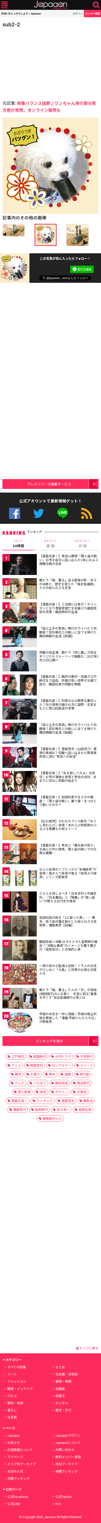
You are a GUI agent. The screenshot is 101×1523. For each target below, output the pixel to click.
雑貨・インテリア (20, 1388)
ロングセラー (61, 1065)
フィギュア (44, 1100)
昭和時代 (41, 1109)
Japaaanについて (67, 1442)
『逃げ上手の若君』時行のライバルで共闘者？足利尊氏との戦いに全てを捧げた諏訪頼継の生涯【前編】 (68, 632)
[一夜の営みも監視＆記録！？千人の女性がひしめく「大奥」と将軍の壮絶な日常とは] (19, 975)
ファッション (16, 1381)
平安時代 (86, 1056)
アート (12, 1374)
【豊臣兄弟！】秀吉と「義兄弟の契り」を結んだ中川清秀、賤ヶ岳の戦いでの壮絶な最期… (68, 849)
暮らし (12, 1410)
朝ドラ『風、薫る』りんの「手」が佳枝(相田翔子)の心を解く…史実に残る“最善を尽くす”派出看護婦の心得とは (68, 993)
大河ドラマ (63, 1056)
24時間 (18, 543)
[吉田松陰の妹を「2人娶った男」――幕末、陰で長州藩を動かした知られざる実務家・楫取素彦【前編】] (19, 927)
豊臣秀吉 (68, 1100)
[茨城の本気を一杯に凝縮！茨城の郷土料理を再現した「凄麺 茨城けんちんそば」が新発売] (19, 1023)
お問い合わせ (65, 1449)
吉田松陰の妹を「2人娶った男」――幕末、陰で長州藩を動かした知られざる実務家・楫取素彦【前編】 (68, 921)
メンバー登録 (92, 13)
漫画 (67, 1074)
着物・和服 (63, 1381)
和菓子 (60, 1395)
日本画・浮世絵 (66, 1374)
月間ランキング (18, 1478)
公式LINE (62, 513)
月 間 (82, 543)
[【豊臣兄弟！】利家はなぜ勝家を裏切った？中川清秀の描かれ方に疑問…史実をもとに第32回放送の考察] (19, 710)
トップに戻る (89, 1348)
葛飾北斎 (85, 1109)
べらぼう (39, 1083)
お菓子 (35, 1074)
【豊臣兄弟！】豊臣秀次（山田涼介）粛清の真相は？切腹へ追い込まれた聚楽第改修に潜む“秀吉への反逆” (68, 752)
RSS (86, 513)
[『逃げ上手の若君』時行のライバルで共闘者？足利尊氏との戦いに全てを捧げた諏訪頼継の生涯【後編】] (19, 734)
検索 (96, 5)
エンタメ (61, 1403)
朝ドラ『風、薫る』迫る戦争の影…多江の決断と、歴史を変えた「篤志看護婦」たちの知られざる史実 (68, 584)
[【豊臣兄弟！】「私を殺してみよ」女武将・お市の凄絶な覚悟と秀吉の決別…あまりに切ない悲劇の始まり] (19, 782)
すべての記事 (16, 1367)
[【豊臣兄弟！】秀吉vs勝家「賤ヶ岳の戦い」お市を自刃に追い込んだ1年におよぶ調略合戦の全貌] (19, 565)
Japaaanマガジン (67, 1435)
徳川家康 (24, 1091)
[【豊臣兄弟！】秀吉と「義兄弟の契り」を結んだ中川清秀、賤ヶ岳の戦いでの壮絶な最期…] (19, 854)
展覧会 (88, 1100)
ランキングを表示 (49, 1040)
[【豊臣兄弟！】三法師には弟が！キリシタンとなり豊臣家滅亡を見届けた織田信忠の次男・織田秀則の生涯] (19, 613)
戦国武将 (36, 1065)
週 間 (50, 543)
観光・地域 (15, 1403)
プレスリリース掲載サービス (49, 483)
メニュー (4, 5)
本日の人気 (15, 1471)
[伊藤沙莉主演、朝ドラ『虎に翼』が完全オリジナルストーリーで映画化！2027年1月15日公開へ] (19, 661)
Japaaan (50, 5)
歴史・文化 (63, 1410)
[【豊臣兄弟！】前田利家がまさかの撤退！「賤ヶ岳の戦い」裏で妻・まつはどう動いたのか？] (19, 806)
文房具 (82, 1091)
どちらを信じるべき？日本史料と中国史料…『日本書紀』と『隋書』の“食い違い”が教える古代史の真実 (68, 897)
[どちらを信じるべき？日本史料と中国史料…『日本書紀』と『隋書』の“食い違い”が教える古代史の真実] (19, 902)
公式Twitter (38, 513)
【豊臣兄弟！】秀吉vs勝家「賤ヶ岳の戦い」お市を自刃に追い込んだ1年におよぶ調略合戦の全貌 (68, 560)
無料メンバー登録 (68, 1456)
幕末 (52, 1074)
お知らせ (13, 1442)
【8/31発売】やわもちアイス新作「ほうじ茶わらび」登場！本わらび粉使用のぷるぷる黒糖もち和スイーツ (68, 825)
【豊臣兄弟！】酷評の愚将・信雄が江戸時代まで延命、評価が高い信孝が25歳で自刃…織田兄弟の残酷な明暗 (68, 680)
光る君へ (63, 1109)
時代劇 (84, 1074)
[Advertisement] (37, 62)
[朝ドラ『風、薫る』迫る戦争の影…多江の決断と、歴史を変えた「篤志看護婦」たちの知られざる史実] (19, 589)
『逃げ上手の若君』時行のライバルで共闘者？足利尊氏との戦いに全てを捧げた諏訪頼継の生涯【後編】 (68, 728)
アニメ (16, 1065)
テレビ (19, 1083)
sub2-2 (11, 24)
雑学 (18, 1074)
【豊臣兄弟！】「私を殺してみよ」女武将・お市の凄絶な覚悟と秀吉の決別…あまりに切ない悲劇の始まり (68, 776)
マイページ (15, 1456)
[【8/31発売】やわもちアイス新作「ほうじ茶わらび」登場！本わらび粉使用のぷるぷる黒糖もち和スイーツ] (19, 830)
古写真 (12, 1417)
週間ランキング (66, 1471)
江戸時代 (18, 1056)
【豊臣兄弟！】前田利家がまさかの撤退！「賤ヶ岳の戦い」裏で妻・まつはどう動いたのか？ (68, 801)
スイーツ (86, 1065)
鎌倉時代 (19, 1109)
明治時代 (83, 1083)
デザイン (61, 1091)
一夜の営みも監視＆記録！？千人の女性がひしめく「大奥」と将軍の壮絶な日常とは (68, 969)
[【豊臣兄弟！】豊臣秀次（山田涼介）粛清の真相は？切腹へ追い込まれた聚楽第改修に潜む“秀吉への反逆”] (19, 758)
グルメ (12, 1395)
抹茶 (43, 1091)
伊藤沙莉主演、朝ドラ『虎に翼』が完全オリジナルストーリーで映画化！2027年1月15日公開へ (69, 656)
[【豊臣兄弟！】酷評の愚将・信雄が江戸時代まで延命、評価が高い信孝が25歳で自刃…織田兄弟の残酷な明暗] (19, 686)
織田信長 (61, 1083)
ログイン (78, 13)
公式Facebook (14, 513)
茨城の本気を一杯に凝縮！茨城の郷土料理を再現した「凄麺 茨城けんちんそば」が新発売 (68, 1017)
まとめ (60, 1367)
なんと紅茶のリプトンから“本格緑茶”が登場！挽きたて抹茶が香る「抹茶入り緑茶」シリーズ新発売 (68, 873)
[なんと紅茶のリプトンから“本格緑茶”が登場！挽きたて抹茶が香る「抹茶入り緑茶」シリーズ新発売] (19, 878)
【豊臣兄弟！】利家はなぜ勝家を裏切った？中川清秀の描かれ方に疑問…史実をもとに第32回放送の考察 (68, 704)
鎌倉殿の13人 (52, 1118)
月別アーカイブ (66, 1464)
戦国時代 (39, 1056)
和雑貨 (60, 1388)
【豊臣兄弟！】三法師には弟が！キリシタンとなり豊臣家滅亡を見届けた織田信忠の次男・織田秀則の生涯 (68, 608)
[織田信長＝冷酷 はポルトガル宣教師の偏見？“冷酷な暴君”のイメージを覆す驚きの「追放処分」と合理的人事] (19, 951)
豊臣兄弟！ (19, 1100)
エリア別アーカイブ (21, 1464)
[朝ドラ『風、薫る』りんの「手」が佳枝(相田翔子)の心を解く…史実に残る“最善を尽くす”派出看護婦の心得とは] (19, 999)
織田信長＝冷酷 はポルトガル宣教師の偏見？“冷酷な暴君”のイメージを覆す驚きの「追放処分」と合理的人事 (68, 945)
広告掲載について (20, 1449)
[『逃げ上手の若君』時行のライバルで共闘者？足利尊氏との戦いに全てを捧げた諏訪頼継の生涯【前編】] (19, 637)
